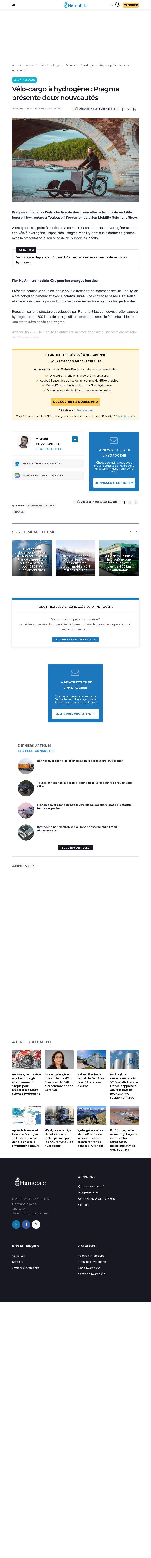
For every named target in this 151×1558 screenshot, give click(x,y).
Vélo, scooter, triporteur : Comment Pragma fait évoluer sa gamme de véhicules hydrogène (71, 259)
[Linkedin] (134, 109)
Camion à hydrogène (91, 1274)
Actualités (18, 1255)
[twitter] (36, 1224)
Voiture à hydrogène (91, 1255)
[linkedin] (16, 1224)
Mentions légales (24, 1204)
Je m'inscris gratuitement (115, 482)
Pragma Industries (41, 505)
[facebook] (26, 1224)
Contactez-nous (125, 416)
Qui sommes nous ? (91, 1186)
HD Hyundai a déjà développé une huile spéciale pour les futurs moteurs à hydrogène (59, 1138)
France (19, 512)
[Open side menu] (13, 4)
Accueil (16, 65)
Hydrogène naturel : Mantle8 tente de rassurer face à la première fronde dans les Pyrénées (91, 1138)
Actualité (31, 65)
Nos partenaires (88, 1192)
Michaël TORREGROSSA (48, 108)
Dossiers (17, 1261)
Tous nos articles (75, 847)
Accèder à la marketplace (75, 639)
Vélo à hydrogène (52, 65)
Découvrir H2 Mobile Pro (75, 401)
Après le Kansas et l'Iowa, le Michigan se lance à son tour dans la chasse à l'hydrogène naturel (26, 1138)
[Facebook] (123, 109)
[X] (128, 109)
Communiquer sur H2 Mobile (96, 1198)
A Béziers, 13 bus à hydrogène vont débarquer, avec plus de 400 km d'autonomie (119, 563)
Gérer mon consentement (30, 1213)
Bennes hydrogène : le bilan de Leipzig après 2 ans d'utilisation (80, 760)
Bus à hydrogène (89, 1268)
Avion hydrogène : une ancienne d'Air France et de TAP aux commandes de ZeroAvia (59, 1082)
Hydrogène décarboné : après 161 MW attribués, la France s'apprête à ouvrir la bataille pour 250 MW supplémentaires (32, 559)
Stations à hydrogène (26, 1268)
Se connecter (84, 410)
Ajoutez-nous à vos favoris (97, 108)
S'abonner (131, 5)
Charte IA (18, 1208)
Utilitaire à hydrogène (92, 1261)
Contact (83, 1204)
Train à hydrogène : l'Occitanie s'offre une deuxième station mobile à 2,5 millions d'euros (75, 563)
